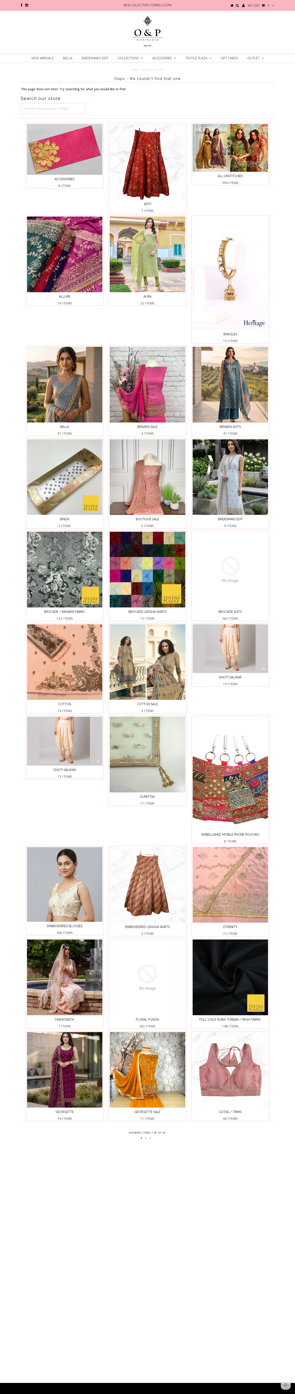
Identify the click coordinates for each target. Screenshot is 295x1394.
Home (135, 69)
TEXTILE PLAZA (196, 58)
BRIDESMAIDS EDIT (95, 58)
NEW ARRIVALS (43, 58)
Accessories (162, 58)
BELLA (67, 58)
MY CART (258, 5)
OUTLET (253, 58)
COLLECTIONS (128, 58)
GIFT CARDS (229, 58)
